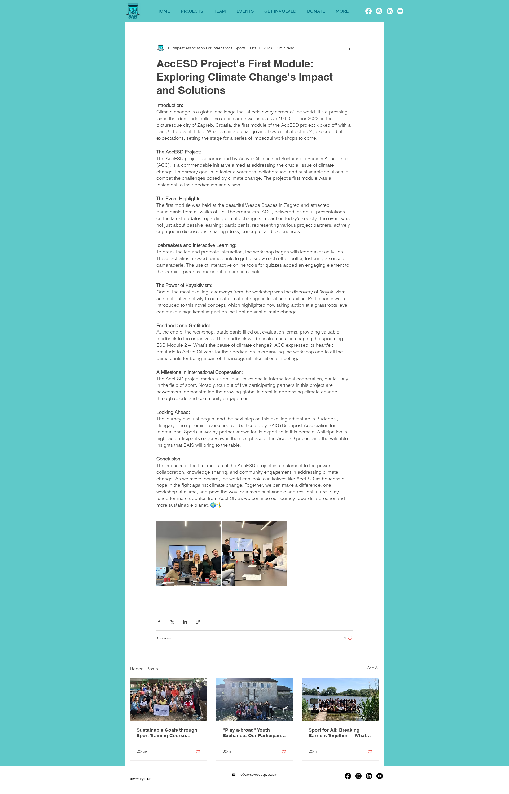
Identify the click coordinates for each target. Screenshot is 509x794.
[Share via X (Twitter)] (171, 621)
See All (373, 667)
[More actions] (349, 48)
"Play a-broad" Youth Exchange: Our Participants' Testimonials (254, 732)
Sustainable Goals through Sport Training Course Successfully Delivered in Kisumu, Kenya (167, 732)
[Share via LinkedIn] (184, 621)
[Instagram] (379, 11)
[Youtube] (400, 11)
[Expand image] (188, 553)
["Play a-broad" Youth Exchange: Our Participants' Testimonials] (254, 699)
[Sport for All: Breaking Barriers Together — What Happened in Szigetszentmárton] (340, 699)
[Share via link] (197, 621)
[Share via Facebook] (158, 621)
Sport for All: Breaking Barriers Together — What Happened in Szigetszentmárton (337, 732)
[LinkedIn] (390, 11)
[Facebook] (368, 11)
